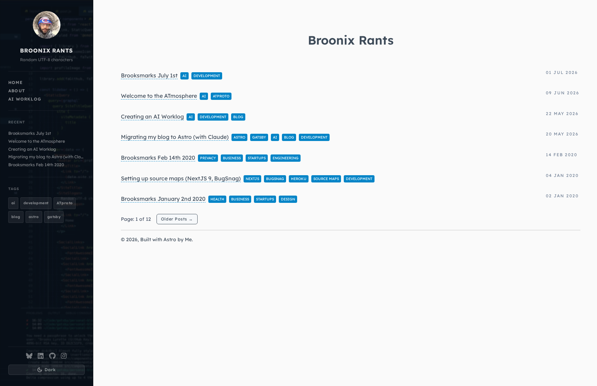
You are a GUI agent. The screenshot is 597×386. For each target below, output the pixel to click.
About (16, 90)
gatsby (54, 217)
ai (13, 203)
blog (15, 217)
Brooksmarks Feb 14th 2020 (36, 164)
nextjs (252, 179)
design (288, 199)
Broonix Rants (46, 50)
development (36, 203)
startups (257, 158)
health (217, 199)
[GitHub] (52, 355)
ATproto (65, 203)
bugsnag (275, 179)
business (232, 158)
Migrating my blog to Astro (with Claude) (46, 156)
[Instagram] (63, 355)
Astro (169, 239)
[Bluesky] (29, 355)
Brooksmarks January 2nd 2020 (163, 198)
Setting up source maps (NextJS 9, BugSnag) (181, 178)
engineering (285, 158)
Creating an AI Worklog (32, 149)
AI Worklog (24, 99)
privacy (208, 158)
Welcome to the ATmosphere (36, 141)
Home (15, 82)
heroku (298, 179)
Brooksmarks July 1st (29, 133)
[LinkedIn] (40, 355)
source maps (326, 179)
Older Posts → (177, 219)
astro (34, 217)
